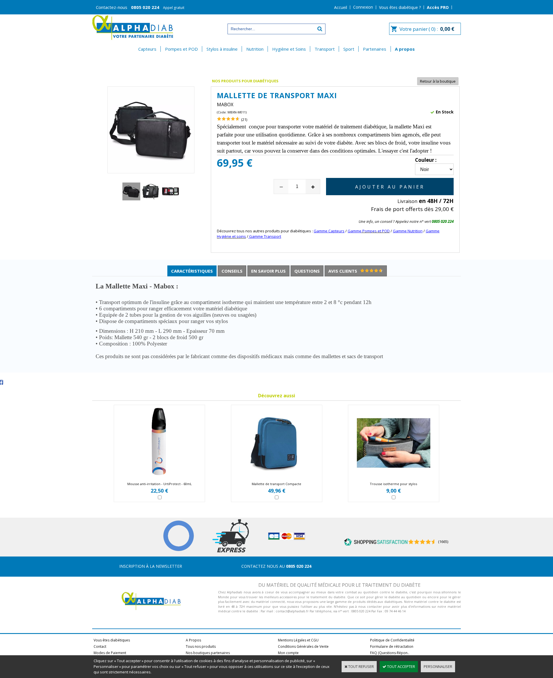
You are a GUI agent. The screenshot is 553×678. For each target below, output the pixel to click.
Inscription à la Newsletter (150, 566)
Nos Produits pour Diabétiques (245, 80)
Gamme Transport (264, 236)
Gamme (354, 230)
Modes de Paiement (110, 652)
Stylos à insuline (222, 49)
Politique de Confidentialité (392, 640)
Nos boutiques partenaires (208, 652)
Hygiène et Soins (289, 49)
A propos (405, 49)
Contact (100, 646)
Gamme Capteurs (329, 230)
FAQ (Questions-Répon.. (389, 652)
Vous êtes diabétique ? (400, 7)
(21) (244, 119)
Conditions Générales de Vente (303, 646)
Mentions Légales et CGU (298, 640)
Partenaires (374, 49)
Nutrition (255, 49)
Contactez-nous (140, 7)
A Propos (193, 640)
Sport (348, 49)
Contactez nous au (276, 566)
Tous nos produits (201, 646)
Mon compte (288, 652)
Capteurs (147, 49)
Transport (325, 49)
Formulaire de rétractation (391, 646)
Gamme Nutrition (408, 230)
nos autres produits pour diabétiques (278, 230)
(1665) (443, 541)
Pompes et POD (181, 49)
